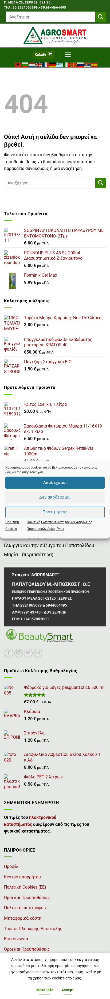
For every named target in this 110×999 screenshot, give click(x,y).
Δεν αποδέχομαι (55, 497)
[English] (39, 64)
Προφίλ (11, 866)
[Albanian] (18, 64)
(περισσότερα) (37, 554)
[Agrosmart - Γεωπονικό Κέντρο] (55, 35)
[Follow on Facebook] (9, 653)
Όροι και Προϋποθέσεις (27, 949)
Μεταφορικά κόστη (22, 918)
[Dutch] (32, 64)
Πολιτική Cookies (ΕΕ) (25, 887)
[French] (45, 64)
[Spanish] (94, 64)
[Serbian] (87, 64)
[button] (43, 54)
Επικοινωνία (16, 938)
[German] (52, 64)
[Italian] (66, 64)
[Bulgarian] (25, 64)
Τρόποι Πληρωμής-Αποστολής (33, 928)
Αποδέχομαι (55, 482)
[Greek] (59, 64)
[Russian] (80, 64)
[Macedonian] (73, 64)
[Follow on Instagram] (18, 653)
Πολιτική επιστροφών (25, 907)
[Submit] (100, 17)
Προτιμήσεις (55, 512)
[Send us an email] (37, 653)
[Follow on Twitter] (28, 653)
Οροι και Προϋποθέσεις (27, 897)
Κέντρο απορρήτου (22, 876)
